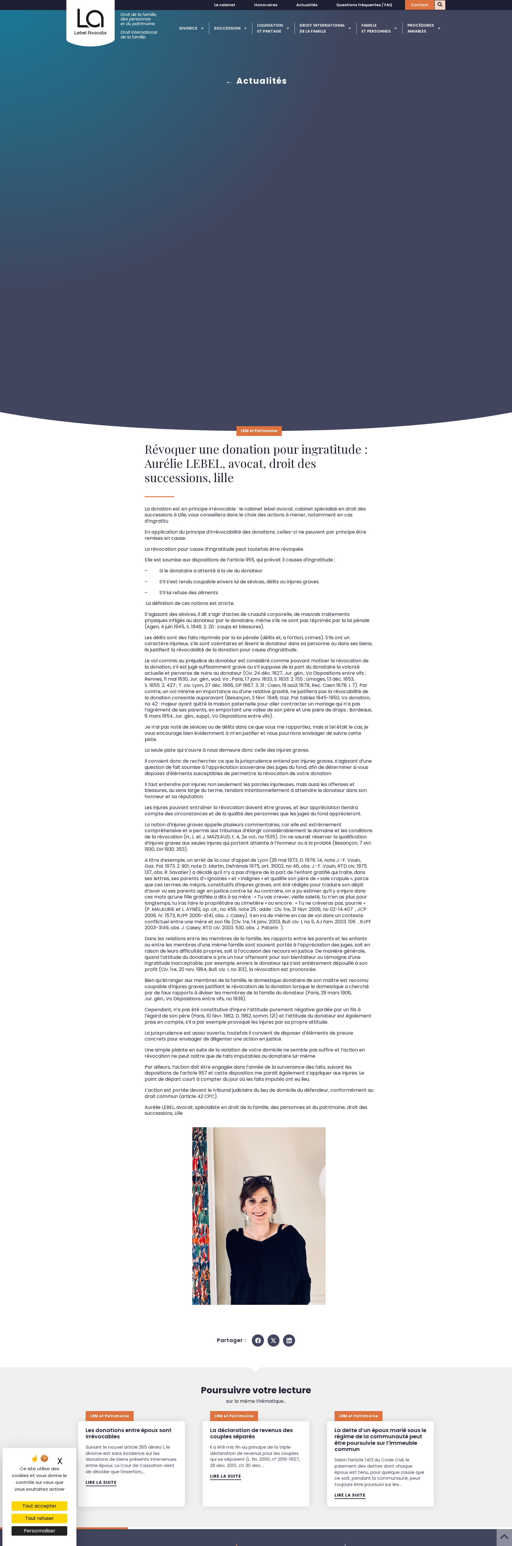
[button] (258, 1340)
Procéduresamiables (420, 28)
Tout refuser (39, 1518)
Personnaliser (39, 1530)
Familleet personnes (376, 28)
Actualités (306, 5)
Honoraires (265, 5)
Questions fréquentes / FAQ (364, 5)
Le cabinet (224, 5)
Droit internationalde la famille (322, 28)
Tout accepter (40, 1505)
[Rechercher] (440, 5)
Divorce (188, 28)
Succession (227, 28)
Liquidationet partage (270, 28)
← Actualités (256, 81)
